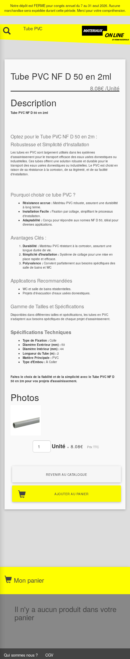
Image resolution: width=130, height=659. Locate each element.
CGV (49, 655)
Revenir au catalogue (66, 474)
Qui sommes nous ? (21, 655)
